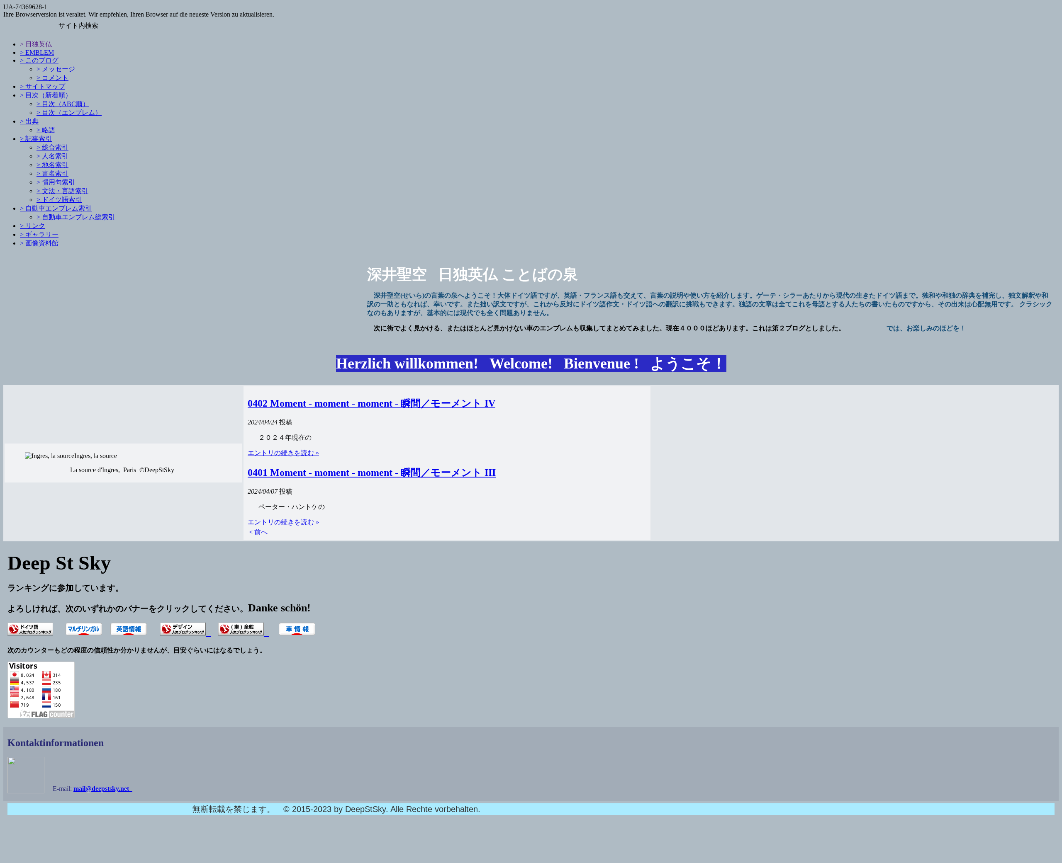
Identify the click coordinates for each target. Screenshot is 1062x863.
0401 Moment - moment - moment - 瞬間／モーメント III (372, 472)
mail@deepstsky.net (102, 788)
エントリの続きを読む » (283, 452)
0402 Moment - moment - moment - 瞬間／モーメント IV (371, 403)
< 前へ (258, 532)
